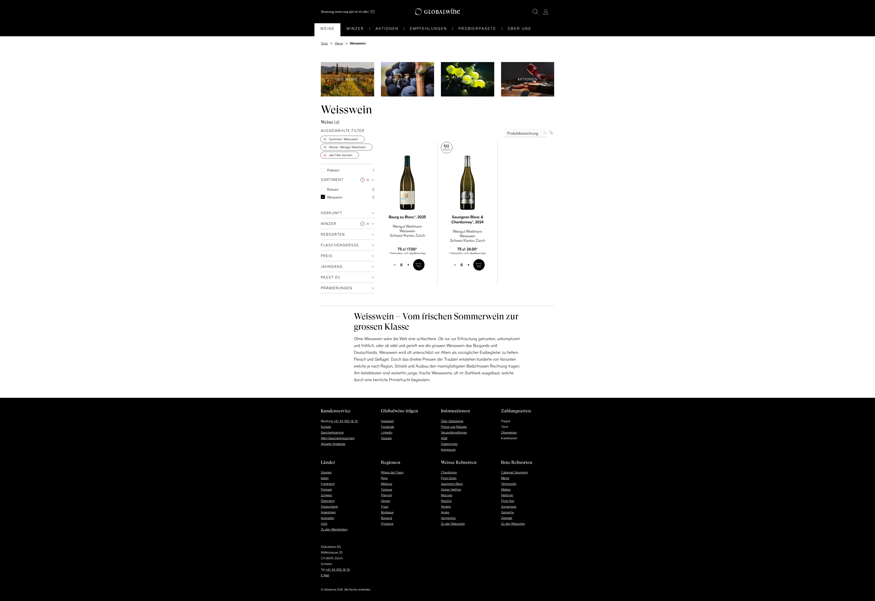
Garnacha (507, 512)
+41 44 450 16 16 (346, 421)
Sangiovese (508, 507)
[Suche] (535, 12)
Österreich (328, 501)
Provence (387, 524)
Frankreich (328, 484)
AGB (444, 438)
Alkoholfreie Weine (467, 79)
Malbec (506, 489)
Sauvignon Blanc (452, 484)
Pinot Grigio (448, 478)
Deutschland (329, 507)
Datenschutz (449, 444)
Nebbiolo (507, 495)
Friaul (384, 507)
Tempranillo (508, 484)
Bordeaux (387, 512)
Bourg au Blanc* (407, 217)
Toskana (386, 489)
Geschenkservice (332, 432)
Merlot (505, 478)
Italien (325, 478)
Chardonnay (449, 472)
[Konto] (545, 11)
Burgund (386, 518)
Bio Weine (347, 79)
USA (324, 524)
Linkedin (386, 432)
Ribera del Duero (392, 472)
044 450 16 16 (352, 11)
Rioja (384, 478)
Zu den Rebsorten (453, 524)
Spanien (326, 472)
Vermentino (448, 518)
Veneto (385, 501)
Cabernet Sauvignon (514, 472)
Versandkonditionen (454, 432)
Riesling (446, 501)
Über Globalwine (452, 421)
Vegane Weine (407, 79)
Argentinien (328, 512)
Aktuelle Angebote (333, 444)
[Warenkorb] (552, 12)
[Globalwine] (437, 11)
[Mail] (372, 12)
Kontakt (326, 427)
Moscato (446, 495)
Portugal (326, 489)
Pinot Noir (507, 501)
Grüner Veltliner (451, 489)
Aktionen (527, 79)
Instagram (387, 421)
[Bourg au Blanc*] (407, 183)
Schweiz (326, 495)
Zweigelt (506, 518)
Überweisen (509, 432)
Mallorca (386, 484)
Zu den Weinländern (334, 529)
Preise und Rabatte (454, 427)
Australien (327, 518)
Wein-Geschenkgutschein (338, 438)
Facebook (387, 427)
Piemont (386, 495)
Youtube (386, 438)
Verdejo (446, 507)
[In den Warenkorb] (419, 265)
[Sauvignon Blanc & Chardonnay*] (467, 183)
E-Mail (325, 575)
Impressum (448, 449)
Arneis (445, 512)
